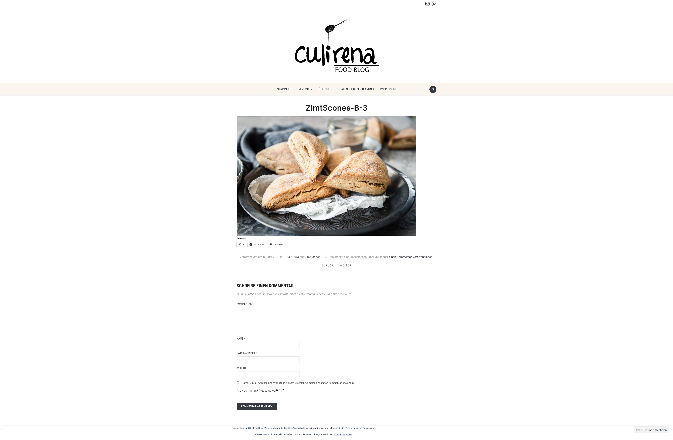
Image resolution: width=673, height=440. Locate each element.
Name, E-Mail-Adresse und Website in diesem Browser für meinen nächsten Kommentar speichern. (298, 382)
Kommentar (245, 303)
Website (242, 368)
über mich (326, 89)
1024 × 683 (291, 257)
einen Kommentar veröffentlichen (410, 257)
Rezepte (304, 89)
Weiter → (348, 265)
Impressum (388, 89)
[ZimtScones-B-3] (326, 175)
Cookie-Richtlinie (343, 434)
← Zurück (325, 265)
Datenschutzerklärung (356, 89)
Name (241, 338)
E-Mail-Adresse (247, 353)
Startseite (284, 89)
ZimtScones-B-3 (315, 257)
